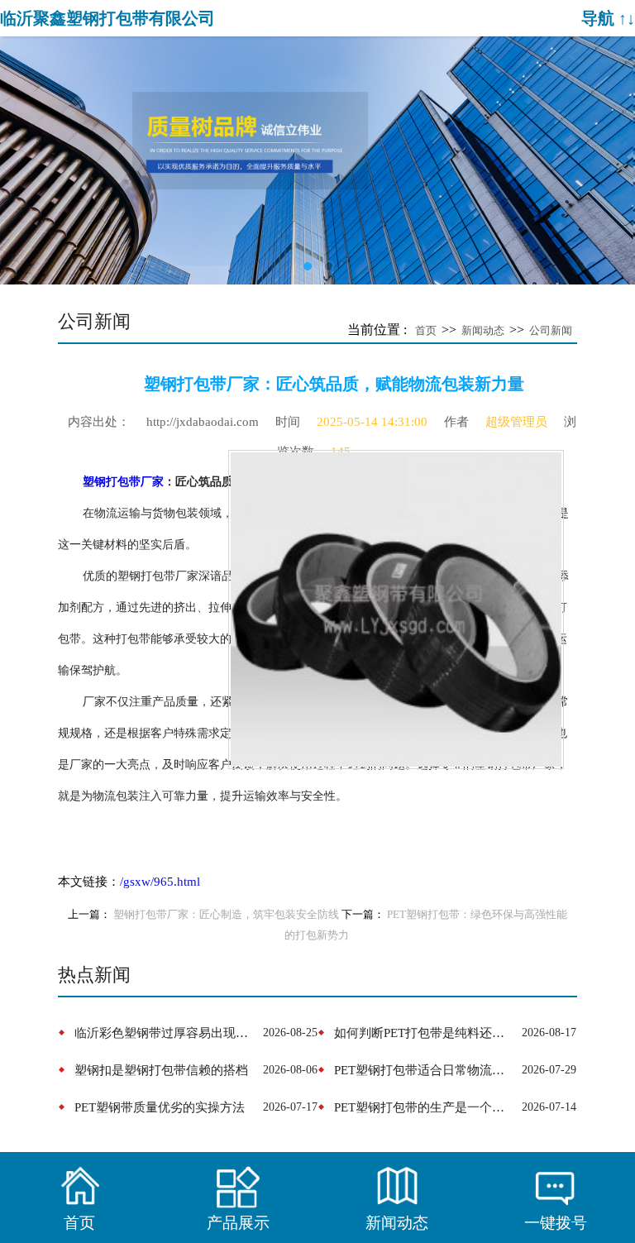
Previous (25, 148)
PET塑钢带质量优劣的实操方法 (159, 1107)
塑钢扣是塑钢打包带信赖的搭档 (161, 1070)
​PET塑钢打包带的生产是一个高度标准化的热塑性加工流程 (425, 1107)
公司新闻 (550, 330)
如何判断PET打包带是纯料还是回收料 (425, 1032)
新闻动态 (482, 330)
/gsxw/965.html (160, 881)
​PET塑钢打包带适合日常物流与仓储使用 (425, 1070)
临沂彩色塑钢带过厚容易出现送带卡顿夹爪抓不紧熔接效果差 (165, 1032)
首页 (426, 330)
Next (610, 148)
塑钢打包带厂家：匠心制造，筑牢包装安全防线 (226, 914)
